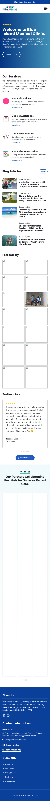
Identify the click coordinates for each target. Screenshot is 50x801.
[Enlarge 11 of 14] (21, 346)
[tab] (21, 451)
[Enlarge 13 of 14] (21, 369)
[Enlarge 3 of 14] (21, 279)
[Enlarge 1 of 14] (21, 263)
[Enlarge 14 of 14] (44, 369)
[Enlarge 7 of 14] (21, 311)
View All (43, 171)
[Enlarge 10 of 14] (44, 329)
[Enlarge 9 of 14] (21, 329)
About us (11, 54)
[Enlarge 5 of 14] (21, 295)
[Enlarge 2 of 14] (44, 263)
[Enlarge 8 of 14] (44, 311)
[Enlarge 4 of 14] (44, 279)
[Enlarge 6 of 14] (44, 295)
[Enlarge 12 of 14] (44, 346)
